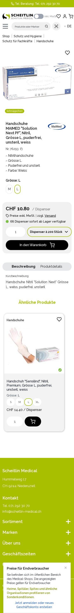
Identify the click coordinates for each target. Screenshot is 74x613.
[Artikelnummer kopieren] (21, 149)
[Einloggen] (64, 16)
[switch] (39, 16)
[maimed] (57, 126)
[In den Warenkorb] (33, 421)
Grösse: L (13, 180)
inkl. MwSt (50, 16)
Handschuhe (45, 41)
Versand (50, 215)
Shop (6, 36)
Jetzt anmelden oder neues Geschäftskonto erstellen (34, 605)
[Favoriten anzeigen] (58, 16)
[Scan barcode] (56, 26)
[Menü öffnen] (5, 26)
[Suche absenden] (46, 26)
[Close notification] (65, 567)
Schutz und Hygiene (28, 36)
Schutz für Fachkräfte (17, 41)
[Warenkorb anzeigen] (71, 16)
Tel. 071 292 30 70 (47, 3)
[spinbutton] (15, 232)
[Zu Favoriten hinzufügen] (59, 319)
